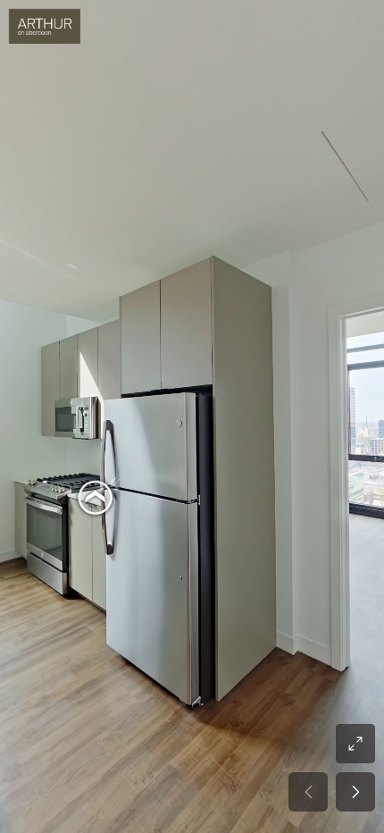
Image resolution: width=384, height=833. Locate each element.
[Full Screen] (355, 743)
